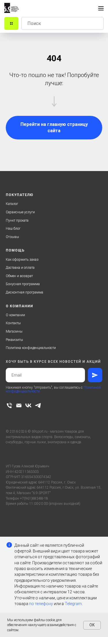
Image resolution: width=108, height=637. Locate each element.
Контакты (13, 323)
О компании (15, 315)
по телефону (41, 603)
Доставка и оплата (20, 268)
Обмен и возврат (19, 276)
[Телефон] (9, 405)
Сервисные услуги (20, 212)
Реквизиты (14, 340)
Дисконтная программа (24, 292)
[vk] (28, 405)
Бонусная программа (23, 284)
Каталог (12, 204)
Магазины (14, 331)
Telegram (73, 603)
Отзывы (12, 237)
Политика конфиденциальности (31, 348)
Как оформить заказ (22, 260)
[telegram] (37, 405)
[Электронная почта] (18, 405)
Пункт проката (17, 220)
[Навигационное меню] (101, 8)
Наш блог (13, 229)
